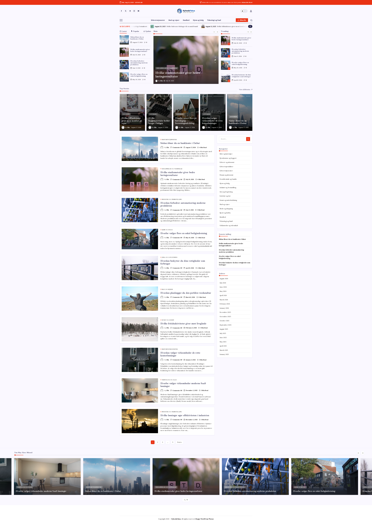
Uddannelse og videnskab (229, 225)
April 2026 (223, 295)
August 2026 (224, 279)
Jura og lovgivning (226, 192)
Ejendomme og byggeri (228, 158)
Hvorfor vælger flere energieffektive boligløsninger (222, 26)
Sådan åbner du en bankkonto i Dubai (137, 38)
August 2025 (224, 329)
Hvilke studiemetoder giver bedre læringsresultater (140, 50)
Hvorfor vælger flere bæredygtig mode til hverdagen (168, 26)
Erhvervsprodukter (226, 166)
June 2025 (223, 337)
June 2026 (223, 287)
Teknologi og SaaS (226, 221)
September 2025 (225, 325)
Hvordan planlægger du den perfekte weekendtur (185, 292)
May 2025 (223, 342)
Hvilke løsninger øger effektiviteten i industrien (184, 415)
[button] (244, 11)
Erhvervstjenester (226, 171)
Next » (179, 442)
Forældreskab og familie (228, 179)
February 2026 (225, 304)
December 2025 (225, 312)
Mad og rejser (225, 204)
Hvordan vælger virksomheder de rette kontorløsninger (180, 354)
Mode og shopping (226, 209)
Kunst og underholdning (228, 200)
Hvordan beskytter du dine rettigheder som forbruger (241, 76)
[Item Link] (124, 39)
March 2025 (224, 350)
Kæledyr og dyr (225, 196)
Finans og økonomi (226, 175)
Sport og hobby (225, 213)
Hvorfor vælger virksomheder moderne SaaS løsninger (183, 385)
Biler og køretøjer (226, 154)
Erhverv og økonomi (227, 162)
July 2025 (223, 333)
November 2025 (225, 316)
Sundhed (223, 217)
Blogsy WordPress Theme (204, 519)
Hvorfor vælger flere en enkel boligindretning (138, 75)
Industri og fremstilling (228, 187)
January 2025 (224, 354)
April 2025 (223, 346)
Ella (161, 81)
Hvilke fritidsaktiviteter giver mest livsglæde (183, 323)
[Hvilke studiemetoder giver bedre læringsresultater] (186, 60)
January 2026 (224, 308)
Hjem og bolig (225, 183)
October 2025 (224, 321)
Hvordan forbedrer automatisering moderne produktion (139, 63)
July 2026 (223, 283)
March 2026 (224, 300)
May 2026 (223, 291)
